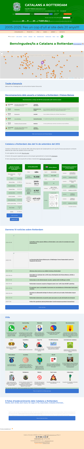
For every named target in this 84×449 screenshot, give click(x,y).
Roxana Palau (12, 189)
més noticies (42, 307)
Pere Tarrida (11, 207)
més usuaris (14, 215)
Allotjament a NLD (40, 36)
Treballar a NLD (48, 36)
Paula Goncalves (11, 185)
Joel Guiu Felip (12, 192)
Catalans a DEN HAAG (72, 181)
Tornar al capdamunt (77, 44)
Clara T (11, 178)
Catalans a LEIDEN (72, 190)
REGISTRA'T (68, 14)
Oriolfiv (11, 211)
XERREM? (53, 32)
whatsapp (54, 156)
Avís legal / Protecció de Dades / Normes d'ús (42, 442)
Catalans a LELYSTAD (72, 194)
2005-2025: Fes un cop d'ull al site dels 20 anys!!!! (42, 27)
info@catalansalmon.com (49, 440)
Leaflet (57, 77)
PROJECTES (29, 32)
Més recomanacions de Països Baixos (42, 134)
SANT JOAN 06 (19, 36)
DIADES (45, 32)
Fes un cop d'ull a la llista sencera (42, 391)
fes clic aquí (25, 153)
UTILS (38, 32)
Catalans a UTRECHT (72, 203)
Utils (35, 36)
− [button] (1, 54)
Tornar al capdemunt (5, 429)
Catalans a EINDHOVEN (72, 186)
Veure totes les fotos (42, 418)
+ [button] (1, 52)
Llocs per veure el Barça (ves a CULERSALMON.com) (20, 105)
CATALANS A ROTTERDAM (46, 5)
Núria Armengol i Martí (11, 174)
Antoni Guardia (12, 196)
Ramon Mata (12, 182)
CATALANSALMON (18, 32)
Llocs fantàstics (17, 118)
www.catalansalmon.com (50, 10)
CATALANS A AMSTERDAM (72, 173)
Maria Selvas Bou (11, 199)
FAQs (58, 36)
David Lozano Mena (11, 203)
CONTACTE (62, 32)
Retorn (54, 36)
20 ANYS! (25, 36)
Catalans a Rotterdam (72, 199)
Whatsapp (30, 36)
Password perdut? (56, 14)
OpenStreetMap (71, 77)
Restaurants (17, 109)
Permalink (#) (63, 10)
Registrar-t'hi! (14, 219)
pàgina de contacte (45, 159)
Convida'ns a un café (46, 443)
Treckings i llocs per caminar (20, 123)
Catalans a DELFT (72, 177)
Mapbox (82, 77)
